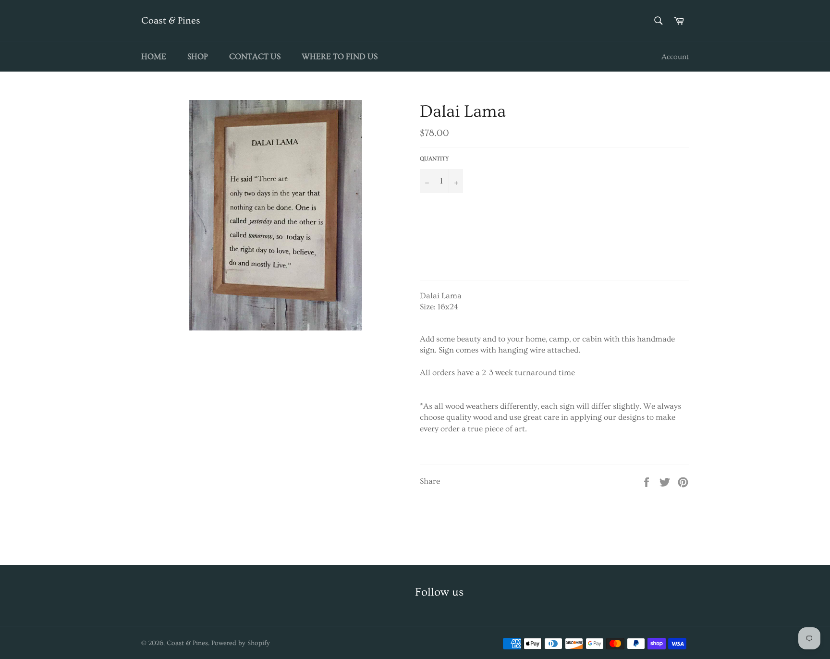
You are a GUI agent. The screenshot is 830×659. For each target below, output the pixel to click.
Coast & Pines (170, 20)
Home (153, 56)
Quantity (434, 159)
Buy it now (552, 247)
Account (675, 56)
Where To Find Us (340, 56)
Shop (197, 56)
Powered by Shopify (240, 643)
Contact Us (255, 56)
